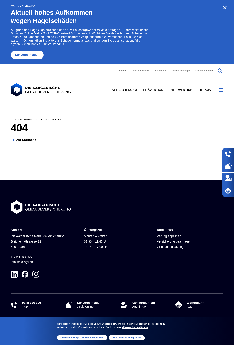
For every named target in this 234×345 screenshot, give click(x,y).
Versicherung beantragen (174, 241)
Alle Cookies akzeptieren (126, 337)
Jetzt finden (143, 304)
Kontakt (123, 70)
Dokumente (159, 70)
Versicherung (124, 90)
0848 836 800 (23, 256)
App (195, 304)
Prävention (153, 90)
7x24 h (31, 304)
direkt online (89, 304)
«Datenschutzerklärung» (135, 327)
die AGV (205, 90)
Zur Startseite (26, 140)
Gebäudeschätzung (170, 247)
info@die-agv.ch (22, 262)
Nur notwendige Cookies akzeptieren (82, 337)
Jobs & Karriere (140, 70)
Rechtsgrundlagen (180, 70)
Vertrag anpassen (169, 236)
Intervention (181, 90)
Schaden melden (27, 54)
